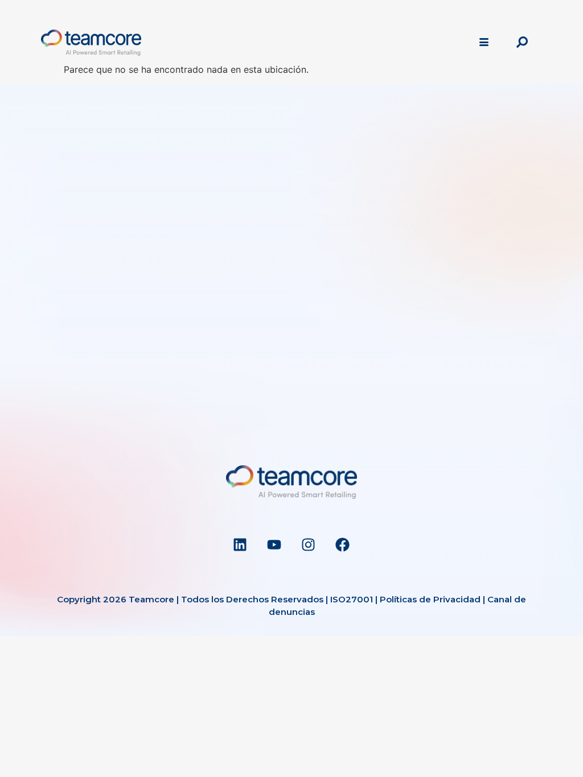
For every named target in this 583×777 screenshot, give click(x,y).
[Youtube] (274, 544)
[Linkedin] (240, 544)
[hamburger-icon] (483, 42)
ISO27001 (351, 599)
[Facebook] (343, 544)
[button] (522, 42)
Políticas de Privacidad (430, 599)
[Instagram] (308, 544)
